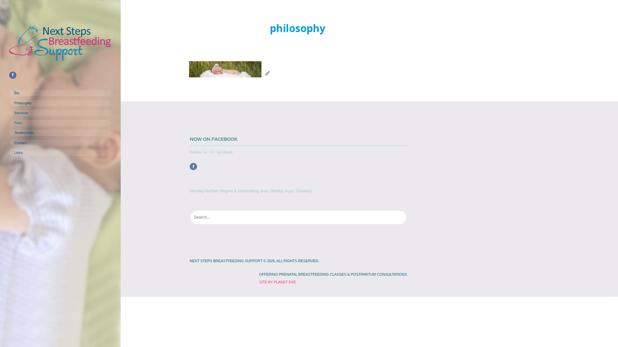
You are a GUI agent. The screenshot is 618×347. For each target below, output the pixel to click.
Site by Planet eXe (277, 282)
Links (18, 153)
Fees (18, 123)
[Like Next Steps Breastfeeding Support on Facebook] (14, 75)
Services (21, 113)
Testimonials (24, 133)
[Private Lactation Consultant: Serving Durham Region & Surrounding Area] (60, 43)
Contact (20, 143)
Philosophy (23, 103)
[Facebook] (194, 166)
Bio (16, 93)
